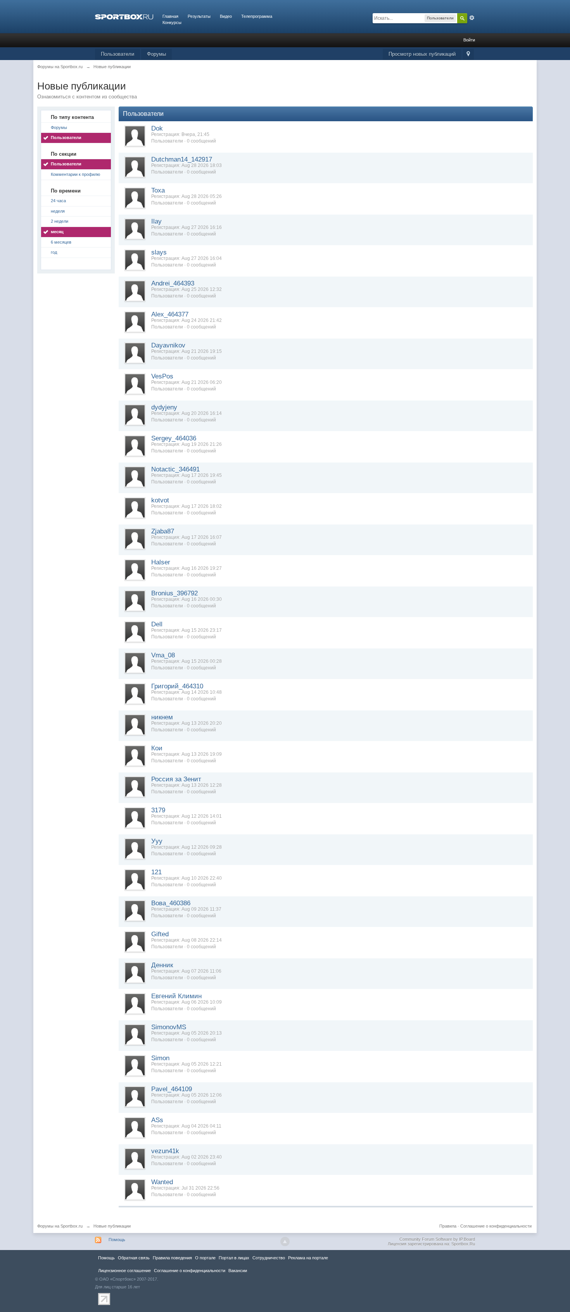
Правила (447, 1226)
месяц (57, 231)
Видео (226, 16)
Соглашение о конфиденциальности (496, 1226)
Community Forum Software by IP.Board (437, 1239)
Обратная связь (134, 1257)
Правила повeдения (172, 1257)
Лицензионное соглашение (124, 1270)
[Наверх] (285, 1241)
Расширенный (472, 18)
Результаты (199, 16)
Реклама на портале (308, 1257)
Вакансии (237, 1270)
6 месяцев (61, 242)
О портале (205, 1257)
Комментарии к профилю (75, 174)
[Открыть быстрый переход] (468, 54)
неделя (58, 211)
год (54, 252)
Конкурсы (171, 22)
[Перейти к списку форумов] (124, 16)
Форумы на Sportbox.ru (60, 1226)
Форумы (156, 54)
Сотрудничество (268, 1257)
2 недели (59, 221)
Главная (170, 16)
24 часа (58, 200)
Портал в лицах (234, 1257)
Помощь (117, 1239)
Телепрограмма (256, 16)
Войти (469, 40)
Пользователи (117, 54)
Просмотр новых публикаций (422, 54)
